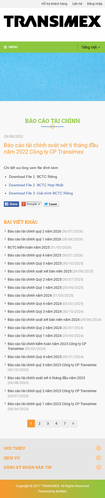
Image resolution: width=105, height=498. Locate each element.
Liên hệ (77, 4)
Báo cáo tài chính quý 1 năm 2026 (34, 239)
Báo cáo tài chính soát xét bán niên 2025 (40, 271)
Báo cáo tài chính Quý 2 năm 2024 (35, 328)
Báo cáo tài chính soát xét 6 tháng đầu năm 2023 (46, 378)
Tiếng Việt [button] (89, 47)
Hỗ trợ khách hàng (54, 4)
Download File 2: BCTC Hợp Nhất (36, 185)
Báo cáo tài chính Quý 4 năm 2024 (35, 304)
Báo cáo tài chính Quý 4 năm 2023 (35, 357)
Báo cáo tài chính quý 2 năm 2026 (34, 231)
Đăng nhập (94, 4)
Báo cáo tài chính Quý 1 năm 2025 (35, 288)
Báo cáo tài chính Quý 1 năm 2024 (35, 336)
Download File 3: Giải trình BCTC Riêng (41, 193)
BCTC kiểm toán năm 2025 (29, 247)
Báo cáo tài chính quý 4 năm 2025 (34, 255)
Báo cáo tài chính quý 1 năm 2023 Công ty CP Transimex (52, 404)
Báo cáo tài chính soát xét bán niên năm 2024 (44, 320)
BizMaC (61, 491)
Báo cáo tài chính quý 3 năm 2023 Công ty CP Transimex (52, 365)
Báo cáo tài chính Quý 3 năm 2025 (35, 263)
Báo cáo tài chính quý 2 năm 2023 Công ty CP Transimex (52, 391)
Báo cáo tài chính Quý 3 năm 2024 (35, 311)
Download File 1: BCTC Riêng (33, 177)
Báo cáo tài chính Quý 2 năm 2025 (35, 279)
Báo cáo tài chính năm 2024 (30, 295)
